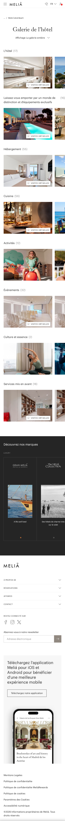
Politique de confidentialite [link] (18, 781)
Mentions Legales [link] (13, 775)
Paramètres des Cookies (16, 799)
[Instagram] (12, 622)
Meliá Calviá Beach (16, 18)
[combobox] (53, 4)
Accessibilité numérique (17, 805)
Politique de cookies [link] (14, 793)
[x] (19, 622)
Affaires (8, 596)
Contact (8, 604)
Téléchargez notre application (27, 693)
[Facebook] (6, 622)
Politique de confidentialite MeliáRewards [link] (26, 787)
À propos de (10, 580)
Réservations (11, 588)
